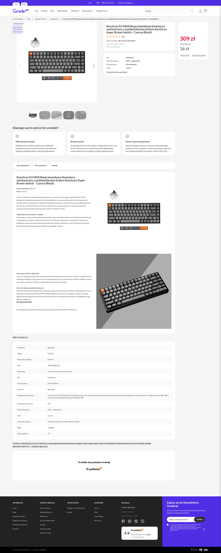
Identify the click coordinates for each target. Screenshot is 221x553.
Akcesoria (97, 520)
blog (24, 4)
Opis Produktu (23, 166)
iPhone (96, 508)
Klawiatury (54, 19)
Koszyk (69, 512)
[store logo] (21, 11)
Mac (29, 19)
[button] (200, 11)
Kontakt (15, 529)
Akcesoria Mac (40, 19)
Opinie (54, 166)
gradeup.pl (27, 550)
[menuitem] (36, 11)
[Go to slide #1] (32, 115)
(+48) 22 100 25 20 (107, 3)
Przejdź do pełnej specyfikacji (116, 72)
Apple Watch (98, 516)
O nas (15, 508)
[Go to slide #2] (44, 115)
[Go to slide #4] (68, 115)
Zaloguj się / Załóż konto (76, 508)
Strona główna (18, 19)
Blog (14, 512)
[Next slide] (93, 66)
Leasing (42, 525)
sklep (16, 4)
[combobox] (169, 11)
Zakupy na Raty (45, 529)
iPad (95, 512)
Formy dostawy (45, 508)
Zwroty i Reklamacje (47, 520)
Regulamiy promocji (20, 520)
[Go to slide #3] (56, 115)
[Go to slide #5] (80, 115)
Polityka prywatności (20, 525)
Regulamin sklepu (19, 516)
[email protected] (135, 151)
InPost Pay (43, 516)
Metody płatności (46, 512)
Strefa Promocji (45, 533)
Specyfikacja (41, 166)
